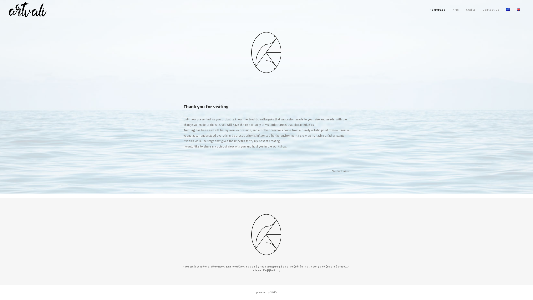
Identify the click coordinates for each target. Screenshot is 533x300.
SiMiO (273, 292)
